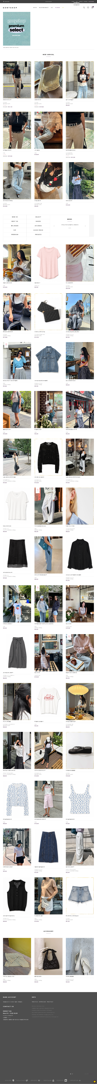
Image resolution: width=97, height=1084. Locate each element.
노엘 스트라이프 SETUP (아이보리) (73, 477)
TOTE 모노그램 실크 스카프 (8, 976)
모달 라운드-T (37, 282)
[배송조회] (9, 1017)
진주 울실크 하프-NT (7, 150)
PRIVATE (38, 234)
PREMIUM (14, 234)
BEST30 (35, 7)
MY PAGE (85, 1)
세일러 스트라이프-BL (7, 282)
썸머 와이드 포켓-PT (70, 866)
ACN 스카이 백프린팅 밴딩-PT (40, 574)
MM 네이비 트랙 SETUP (8, 331)
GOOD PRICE (38, 230)
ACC (52, 7)
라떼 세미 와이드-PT (7, 99)
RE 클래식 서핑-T (38, 429)
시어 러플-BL (37, 150)
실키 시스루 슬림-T (70, 99)
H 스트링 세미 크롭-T (38, 915)
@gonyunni (91, 1073)
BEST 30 (15, 221)
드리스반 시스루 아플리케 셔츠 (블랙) (73, 574)
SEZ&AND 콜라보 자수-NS (71, 429)
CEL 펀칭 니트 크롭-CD (39, 477)
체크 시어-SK (37, 672)
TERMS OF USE (35, 1001)
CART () (80, 1)
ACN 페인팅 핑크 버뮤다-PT (40, 819)
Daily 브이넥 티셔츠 (7, 526)
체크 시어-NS (68, 623)
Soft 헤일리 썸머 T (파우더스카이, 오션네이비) (43, 623)
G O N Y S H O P (48, 1)
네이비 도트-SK (69, 200)
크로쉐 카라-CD (37, 99)
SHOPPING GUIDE (42, 1001)
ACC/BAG (38, 225)
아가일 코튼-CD (37, 200)
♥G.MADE (14, 225)
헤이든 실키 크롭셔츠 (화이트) (9, 770)
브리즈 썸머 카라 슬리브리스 (9, 915)
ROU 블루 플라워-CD (7, 819)
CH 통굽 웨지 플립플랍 (70, 770)
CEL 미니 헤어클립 (7, 721)
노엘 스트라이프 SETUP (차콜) (9, 477)
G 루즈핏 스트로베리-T (7, 623)
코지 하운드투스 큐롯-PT (8, 672)
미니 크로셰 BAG (69, 282)
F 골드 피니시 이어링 (70, 526)
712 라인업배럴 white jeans (40, 526)
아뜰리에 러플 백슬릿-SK (39, 866)
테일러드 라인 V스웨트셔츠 (71, 672)
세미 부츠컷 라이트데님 (8, 200)
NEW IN (15, 217)
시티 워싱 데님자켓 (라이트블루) (41, 380)
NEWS (69, 219)
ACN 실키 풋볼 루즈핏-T (71, 721)
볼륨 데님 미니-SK (7, 429)
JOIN (77, 1)
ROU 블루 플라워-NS (70, 819)
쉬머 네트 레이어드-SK (7, 572)
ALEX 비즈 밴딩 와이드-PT (39, 770)
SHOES (38, 221)
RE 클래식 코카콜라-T (38, 721)
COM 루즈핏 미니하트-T (8, 866)
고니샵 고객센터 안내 (69, 224)
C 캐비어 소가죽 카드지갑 (39, 331)
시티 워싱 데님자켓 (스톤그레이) (72, 331)
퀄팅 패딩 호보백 (37, 976)
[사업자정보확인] (49, 1010)
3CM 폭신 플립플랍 (70, 976)
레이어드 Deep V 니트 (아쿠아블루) (10, 380)
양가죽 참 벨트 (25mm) (70, 150)
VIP (14, 230)
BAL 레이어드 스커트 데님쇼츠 (72, 915)
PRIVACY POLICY (50, 1001)
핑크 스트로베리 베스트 (70, 380)
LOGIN (73, 1)
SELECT (38, 217)
